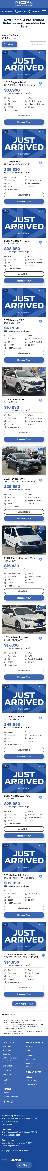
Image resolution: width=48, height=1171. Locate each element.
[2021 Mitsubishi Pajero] (24, 857)
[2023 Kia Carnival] (24, 698)
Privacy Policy (31, 1081)
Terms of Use (31, 1085)
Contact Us (30, 1059)
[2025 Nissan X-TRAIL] (24, 223)
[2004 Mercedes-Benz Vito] (24, 540)
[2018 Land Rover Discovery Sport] (24, 936)
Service (28, 1046)
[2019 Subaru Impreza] (24, 619)
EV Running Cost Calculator (10, 1059)
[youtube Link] (8, 1101)
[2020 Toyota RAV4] (24, 64)
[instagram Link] (12, 1101)
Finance (6, 1093)
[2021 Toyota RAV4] (24, 460)
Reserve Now (24, 122)
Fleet (5, 1084)
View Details (24, 115)
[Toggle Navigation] (44, 11)
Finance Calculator (11, 1096)
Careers (28, 1067)
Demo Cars (7, 1050)
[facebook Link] (4, 1101)
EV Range (7, 1074)
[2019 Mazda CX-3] (24, 302)
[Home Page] (24, 3)
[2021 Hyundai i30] (24, 143)
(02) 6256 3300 (14, 1121)
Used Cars (7, 1054)
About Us (29, 1063)
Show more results (24, 1003)
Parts (27, 1050)
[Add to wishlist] (41, 84)
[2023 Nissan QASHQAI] (24, 778)
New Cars (7, 1046)
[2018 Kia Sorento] (24, 381)
